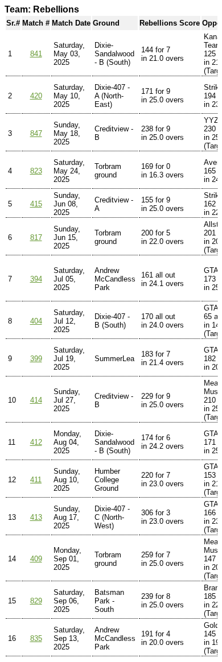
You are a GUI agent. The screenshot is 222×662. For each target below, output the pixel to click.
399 (36, 358)
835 (36, 638)
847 (36, 133)
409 (36, 559)
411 (36, 479)
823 (36, 171)
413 (36, 517)
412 (36, 442)
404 (36, 321)
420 (36, 96)
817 (36, 237)
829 (36, 601)
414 (36, 400)
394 (36, 279)
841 (36, 53)
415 (36, 204)
